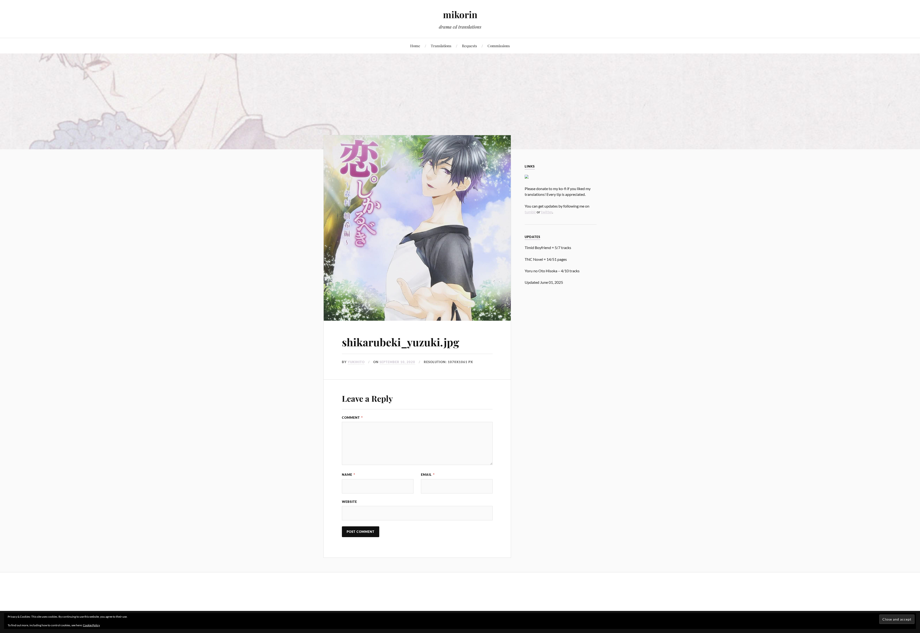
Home (415, 45)
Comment (352, 417)
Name (348, 474)
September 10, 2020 (397, 362)
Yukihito (356, 362)
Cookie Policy (91, 625)
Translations (441, 45)
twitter (546, 211)
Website (349, 502)
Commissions (499, 45)
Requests (469, 45)
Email (428, 474)
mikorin (460, 14)
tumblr (530, 211)
